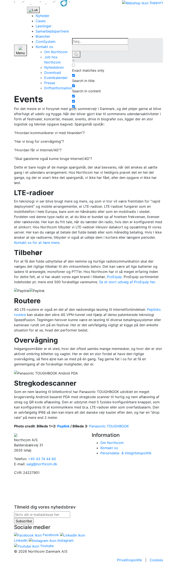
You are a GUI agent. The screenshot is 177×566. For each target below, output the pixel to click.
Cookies (156, 560)
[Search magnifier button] (76, 54)
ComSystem (45, 41)
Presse (49, 83)
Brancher (43, 36)
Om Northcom (56, 52)
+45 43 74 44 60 (42, 459)
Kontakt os (44, 47)
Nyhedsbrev (54, 67)
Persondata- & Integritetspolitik (126, 453)
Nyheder (42, 16)
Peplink (63, 426)
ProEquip (114, 277)
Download (52, 72)
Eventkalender (56, 78)
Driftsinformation (58, 88)
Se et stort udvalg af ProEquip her (127, 282)
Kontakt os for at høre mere (36, 242)
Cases (41, 21)
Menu (20, 53)
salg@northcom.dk (41, 464)
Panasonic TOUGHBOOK (109, 426)
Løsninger (44, 26)
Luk (35, 10)
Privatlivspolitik (129, 560)
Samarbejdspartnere (52, 31)
